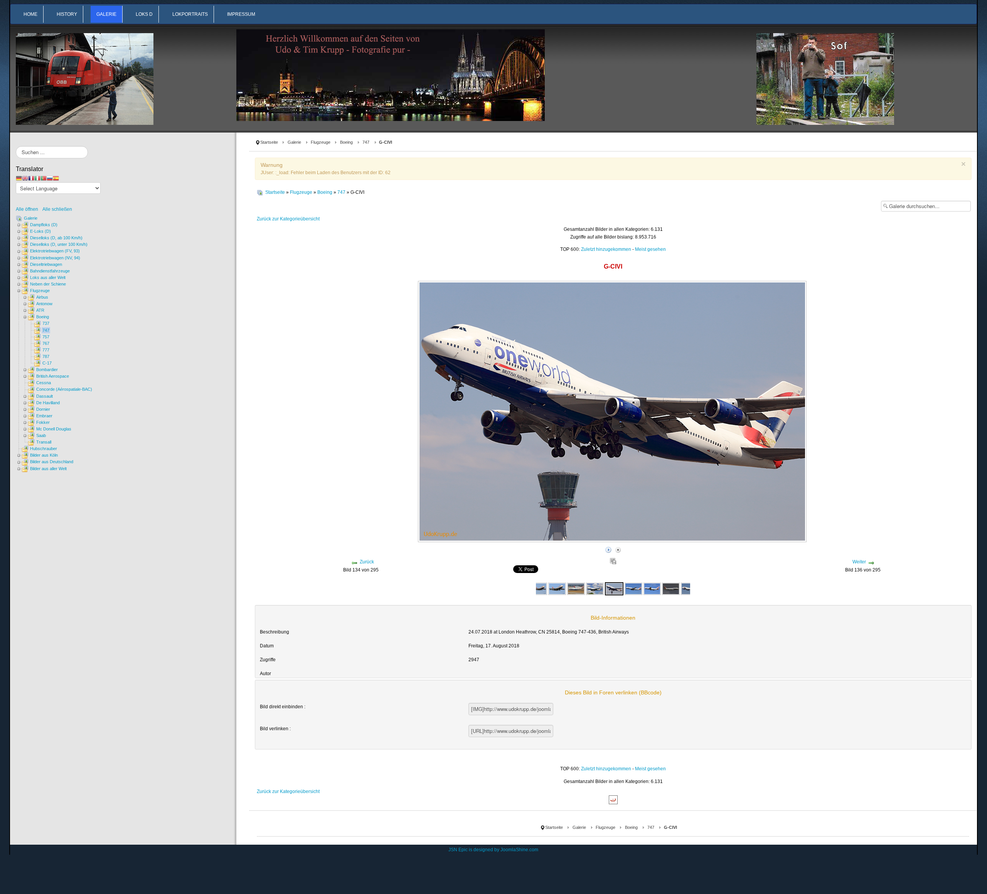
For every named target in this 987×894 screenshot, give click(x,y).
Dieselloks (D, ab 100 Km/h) (56, 237)
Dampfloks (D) (43, 224)
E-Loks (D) (40, 231)
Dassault (44, 396)
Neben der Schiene (48, 284)
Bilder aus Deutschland (51, 461)
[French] (31, 178)
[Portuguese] (43, 178)
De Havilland (48, 402)
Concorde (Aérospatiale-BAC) (64, 389)
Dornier (43, 409)
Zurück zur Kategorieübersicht (288, 219)
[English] (25, 178)
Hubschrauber (43, 448)
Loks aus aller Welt (48, 277)
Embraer (44, 415)
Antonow (44, 303)
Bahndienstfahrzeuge (50, 271)
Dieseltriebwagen (46, 264)
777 (45, 350)
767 (45, 343)
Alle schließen (57, 209)
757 (45, 336)
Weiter (859, 562)
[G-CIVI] (595, 588)
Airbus (42, 297)
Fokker (43, 422)
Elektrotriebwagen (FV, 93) (55, 251)
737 (45, 323)
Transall (43, 442)
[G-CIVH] (576, 588)
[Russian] (50, 178)
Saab (41, 435)
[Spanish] (56, 178)
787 (45, 356)
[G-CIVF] (538, 588)
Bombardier (47, 369)
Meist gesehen (650, 249)
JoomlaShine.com (519, 849)
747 (365, 142)
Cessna (43, 382)
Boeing (346, 142)
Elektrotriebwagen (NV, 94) (55, 257)
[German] (19, 178)
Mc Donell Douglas (53, 429)
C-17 (47, 363)
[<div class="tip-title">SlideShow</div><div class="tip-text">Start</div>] (608, 548)
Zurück (367, 562)
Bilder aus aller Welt (48, 468)
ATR (40, 310)
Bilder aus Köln (44, 455)
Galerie (294, 142)
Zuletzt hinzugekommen (606, 249)
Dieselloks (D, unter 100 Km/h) (59, 244)
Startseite (269, 142)
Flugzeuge (320, 142)
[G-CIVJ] (690, 588)
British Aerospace (52, 376)
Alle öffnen (29, 209)
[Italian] (37, 178)
